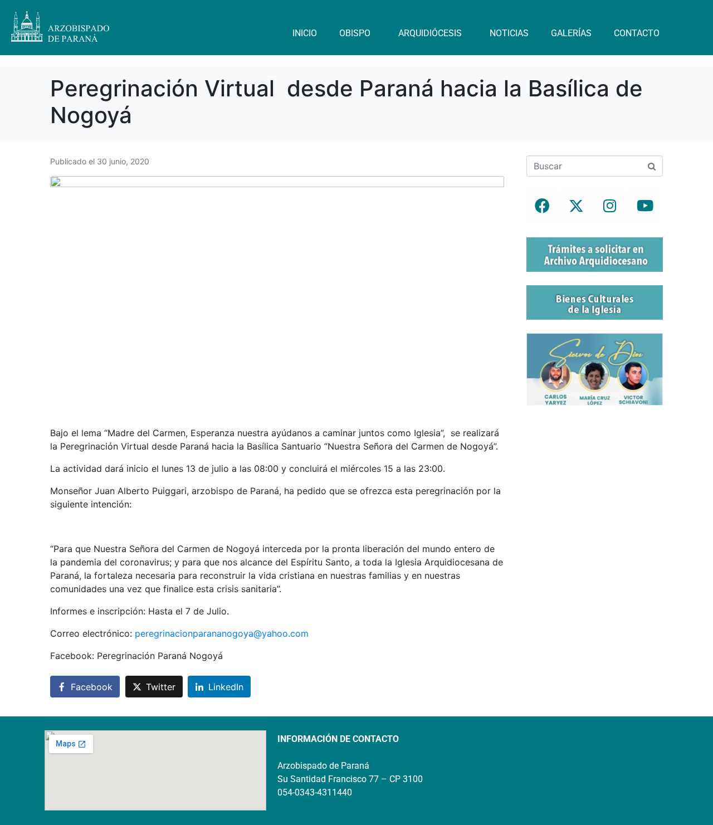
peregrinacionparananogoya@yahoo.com (222, 633)
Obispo (354, 33)
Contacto (637, 33)
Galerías (571, 33)
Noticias (509, 33)
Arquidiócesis (430, 33)
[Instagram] (610, 205)
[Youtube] (644, 205)
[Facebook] (542, 205)
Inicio (304, 33)
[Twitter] (576, 205)
